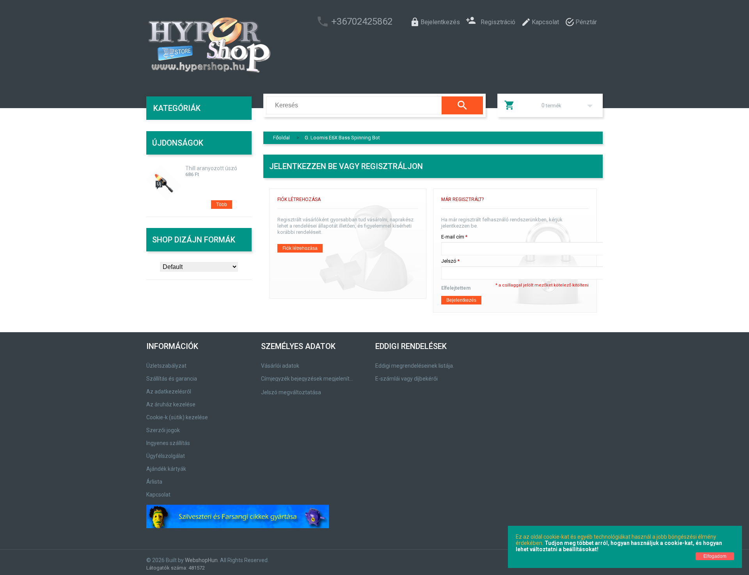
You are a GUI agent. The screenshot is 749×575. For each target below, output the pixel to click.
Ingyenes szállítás (168, 443)
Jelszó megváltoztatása (291, 392)
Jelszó (448, 261)
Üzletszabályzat (166, 365)
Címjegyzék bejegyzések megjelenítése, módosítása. (308, 378)
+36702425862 (361, 21)
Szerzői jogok (163, 430)
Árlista (154, 481)
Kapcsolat (158, 494)
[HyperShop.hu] (208, 47)
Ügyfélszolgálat (165, 456)
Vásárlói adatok (280, 365)
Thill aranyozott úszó (211, 168)
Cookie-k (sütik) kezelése (177, 417)
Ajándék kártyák (166, 469)
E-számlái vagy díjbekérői (406, 378)
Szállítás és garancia (171, 378)
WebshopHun (201, 560)
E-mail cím (452, 237)
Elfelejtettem (455, 288)
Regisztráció (498, 21)
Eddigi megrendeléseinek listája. (414, 365)
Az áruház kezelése (170, 404)
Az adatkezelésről (168, 391)
